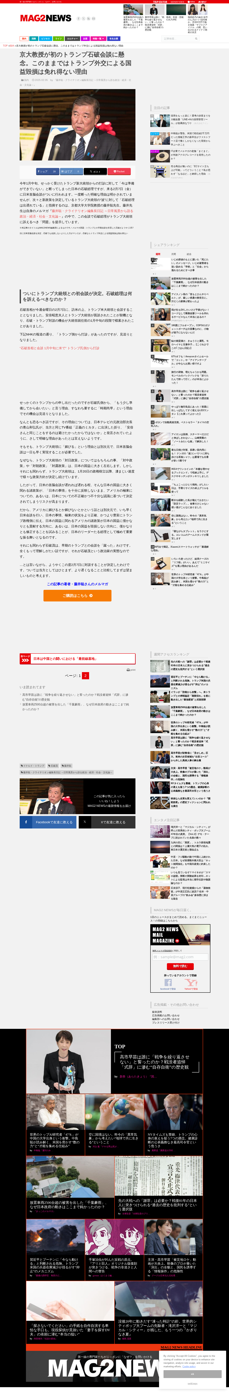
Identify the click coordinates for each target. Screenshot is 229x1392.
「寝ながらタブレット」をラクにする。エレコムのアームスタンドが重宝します (190, 535)
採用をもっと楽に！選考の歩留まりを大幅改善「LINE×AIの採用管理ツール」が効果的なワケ (190, 119)
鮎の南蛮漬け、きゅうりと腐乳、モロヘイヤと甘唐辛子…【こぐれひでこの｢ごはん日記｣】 (190, 344)
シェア (43, 171)
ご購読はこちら (75, 596)
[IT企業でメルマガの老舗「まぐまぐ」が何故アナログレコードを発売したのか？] (160, 161)
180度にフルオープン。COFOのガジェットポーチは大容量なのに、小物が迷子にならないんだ (190, 329)
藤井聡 (67, 765)
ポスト (96, 171)
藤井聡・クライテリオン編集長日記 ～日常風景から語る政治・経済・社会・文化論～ (67, 772)
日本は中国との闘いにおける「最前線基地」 (65, 658)
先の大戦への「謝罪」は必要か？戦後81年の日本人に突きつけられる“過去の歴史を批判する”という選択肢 (190, 665)
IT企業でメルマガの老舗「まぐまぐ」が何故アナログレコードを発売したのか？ (190, 155)
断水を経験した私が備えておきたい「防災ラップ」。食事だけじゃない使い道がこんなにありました (190, 504)
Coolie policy (189, 1366)
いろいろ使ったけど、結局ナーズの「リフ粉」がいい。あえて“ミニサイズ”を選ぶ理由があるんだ (190, 562)
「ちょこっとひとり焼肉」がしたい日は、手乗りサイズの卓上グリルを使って (190, 488)
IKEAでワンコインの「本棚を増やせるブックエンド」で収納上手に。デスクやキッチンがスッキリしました (190, 472)
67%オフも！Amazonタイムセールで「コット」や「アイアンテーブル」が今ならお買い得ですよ (189, 360)
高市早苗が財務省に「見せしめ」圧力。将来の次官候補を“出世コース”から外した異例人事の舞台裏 (189, 757)
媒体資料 (157, 1011)
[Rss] (88, 18)
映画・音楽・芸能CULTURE (175, 18)
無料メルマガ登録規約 (162, 951)
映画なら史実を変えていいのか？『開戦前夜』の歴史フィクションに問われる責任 (190, 802)
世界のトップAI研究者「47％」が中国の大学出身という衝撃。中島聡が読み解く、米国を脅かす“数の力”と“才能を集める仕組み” (55, 1140)
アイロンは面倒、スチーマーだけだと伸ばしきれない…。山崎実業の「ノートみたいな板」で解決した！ (190, 438)
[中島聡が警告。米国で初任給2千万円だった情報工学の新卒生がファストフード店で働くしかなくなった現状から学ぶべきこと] (160, 144)
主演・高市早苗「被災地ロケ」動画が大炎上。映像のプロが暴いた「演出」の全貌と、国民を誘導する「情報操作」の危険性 (172, 1265)
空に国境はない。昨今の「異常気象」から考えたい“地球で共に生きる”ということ (189, 519)
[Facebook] (78, 18)
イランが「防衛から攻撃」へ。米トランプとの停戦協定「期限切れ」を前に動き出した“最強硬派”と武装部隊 (190, 696)
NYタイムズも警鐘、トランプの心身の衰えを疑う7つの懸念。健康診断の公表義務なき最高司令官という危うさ (190, 787)
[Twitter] (83, 18)
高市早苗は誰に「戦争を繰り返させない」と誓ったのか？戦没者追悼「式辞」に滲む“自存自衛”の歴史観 (154, 23)
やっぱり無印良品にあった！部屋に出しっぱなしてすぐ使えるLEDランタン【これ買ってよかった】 (190, 410)
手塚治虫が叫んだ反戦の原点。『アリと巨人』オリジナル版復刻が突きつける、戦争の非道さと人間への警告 (113, 1265)
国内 (26, 80)
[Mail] (93, 18)
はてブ (68, 171)
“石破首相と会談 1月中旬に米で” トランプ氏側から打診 (59, 348)
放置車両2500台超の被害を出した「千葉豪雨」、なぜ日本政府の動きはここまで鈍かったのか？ (133, 22)
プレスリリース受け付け (166, 1022)
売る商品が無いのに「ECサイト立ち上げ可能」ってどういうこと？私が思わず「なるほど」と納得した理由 (190, 170)
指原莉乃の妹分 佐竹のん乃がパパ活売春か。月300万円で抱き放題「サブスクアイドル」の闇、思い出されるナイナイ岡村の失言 (198, 25)
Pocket (120, 171)
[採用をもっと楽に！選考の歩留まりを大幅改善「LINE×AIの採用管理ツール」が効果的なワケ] (160, 126)
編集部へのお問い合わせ (166, 1019)
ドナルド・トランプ (33, 765)
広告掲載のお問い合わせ (166, 1015)
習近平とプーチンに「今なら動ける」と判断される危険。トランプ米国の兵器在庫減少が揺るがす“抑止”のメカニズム (55, 1265)
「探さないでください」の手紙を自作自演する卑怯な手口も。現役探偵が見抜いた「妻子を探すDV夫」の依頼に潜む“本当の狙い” (70, 1330)
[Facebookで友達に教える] (48, 816)
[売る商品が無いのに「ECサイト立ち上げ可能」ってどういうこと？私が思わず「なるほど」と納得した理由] (160, 176)
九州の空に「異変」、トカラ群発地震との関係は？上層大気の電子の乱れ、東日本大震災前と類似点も (190, 846)
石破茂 (54, 765)
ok (192, 1374)
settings (192, 1383)
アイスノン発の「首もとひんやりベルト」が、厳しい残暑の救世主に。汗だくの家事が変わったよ (190, 298)
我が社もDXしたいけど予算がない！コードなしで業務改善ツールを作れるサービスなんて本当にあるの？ (190, 313)
